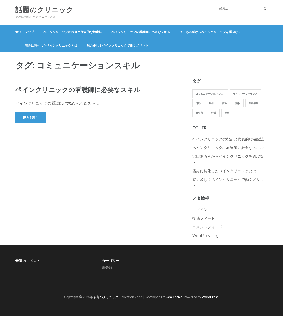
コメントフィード (207, 227)
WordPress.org (205, 235)
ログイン (199, 209)
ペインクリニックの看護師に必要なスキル (140, 32)
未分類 (107, 267)
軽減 (213, 112)
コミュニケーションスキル (210, 93)
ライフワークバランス (245, 93)
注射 (211, 103)
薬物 (237, 103)
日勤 (198, 103)
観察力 (199, 112)
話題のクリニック (44, 10)
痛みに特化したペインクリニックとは (51, 45)
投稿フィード (203, 218)
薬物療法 (253, 103)
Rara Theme (173, 297)
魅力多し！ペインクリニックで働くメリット (118, 45)
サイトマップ (24, 32)
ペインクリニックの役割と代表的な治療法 (72, 32)
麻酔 (227, 112)
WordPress (210, 297)
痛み (224, 103)
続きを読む (30, 117)
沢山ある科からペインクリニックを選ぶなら (210, 32)
